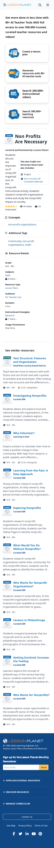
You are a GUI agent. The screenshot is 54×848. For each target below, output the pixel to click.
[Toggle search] (40, 5)
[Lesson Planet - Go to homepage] (17, 5)
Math (7, 275)
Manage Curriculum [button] (18, 803)
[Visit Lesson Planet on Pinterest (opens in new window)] (40, 834)
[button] (47, 5)
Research (10, 315)
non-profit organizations (22, 224)
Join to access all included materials (33, 180)
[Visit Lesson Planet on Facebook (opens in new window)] (14, 834)
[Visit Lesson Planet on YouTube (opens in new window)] (34, 834)
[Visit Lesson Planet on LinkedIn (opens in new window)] (27, 834)
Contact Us (27, 816)
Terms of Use (41, 825)
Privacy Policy (25, 825)
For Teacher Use (13, 297)
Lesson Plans (11, 288)
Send (43, 767)
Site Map (11, 825)
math (28, 244)
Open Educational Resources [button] (23, 780)
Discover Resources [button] (17, 792)
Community (14, 241)
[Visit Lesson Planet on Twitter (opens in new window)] (20, 834)
